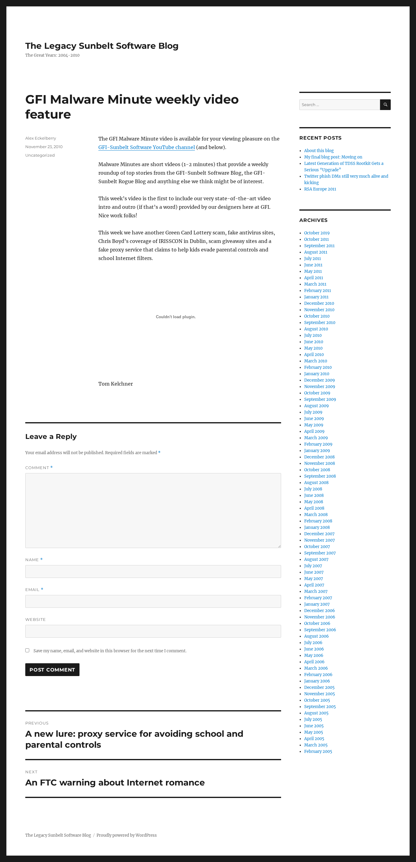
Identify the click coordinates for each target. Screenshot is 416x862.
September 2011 (319, 245)
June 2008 (314, 495)
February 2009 (318, 444)
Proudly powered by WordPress (127, 835)
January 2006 (317, 681)
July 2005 (313, 719)
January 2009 (317, 450)
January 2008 (317, 527)
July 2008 (313, 489)
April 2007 (314, 585)
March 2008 (316, 514)
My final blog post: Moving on (333, 157)
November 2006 (319, 617)
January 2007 (317, 604)
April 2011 (313, 277)
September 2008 (320, 476)
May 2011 (313, 271)
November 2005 (319, 693)
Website (35, 619)
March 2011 (315, 284)
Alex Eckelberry (40, 138)
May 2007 (313, 578)
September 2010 (319, 322)
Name (34, 559)
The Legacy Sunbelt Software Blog (102, 46)
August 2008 (316, 482)
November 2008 (319, 463)
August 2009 (316, 405)
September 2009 (320, 399)
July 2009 (313, 412)
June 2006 (314, 649)
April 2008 (314, 508)
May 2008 (313, 501)
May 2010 (313, 348)
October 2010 (317, 316)
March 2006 (316, 668)
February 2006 (318, 674)
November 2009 (319, 386)
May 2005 (313, 732)
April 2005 (314, 738)
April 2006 (314, 661)
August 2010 (316, 329)
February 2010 (318, 367)
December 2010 (319, 303)
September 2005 (320, 706)
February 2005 (318, 751)
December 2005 (319, 687)
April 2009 (314, 431)
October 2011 (316, 239)
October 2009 (317, 393)
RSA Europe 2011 (320, 189)
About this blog (319, 150)
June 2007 (314, 572)
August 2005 (316, 713)
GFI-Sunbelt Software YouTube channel (146, 147)
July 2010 (313, 335)
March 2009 (316, 437)
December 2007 (319, 533)
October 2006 (317, 623)
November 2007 (319, 540)
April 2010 (314, 354)
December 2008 (319, 457)
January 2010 (316, 373)
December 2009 (319, 380)
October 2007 (317, 546)
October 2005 (317, 700)
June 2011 (313, 265)
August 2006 (316, 636)
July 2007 (313, 565)
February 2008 (318, 521)
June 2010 (313, 341)
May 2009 (313, 425)
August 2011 (315, 252)
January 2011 (316, 297)
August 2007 (316, 559)
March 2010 (315, 361)
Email (34, 589)
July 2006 (313, 642)
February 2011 (317, 290)
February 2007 (318, 597)
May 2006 (313, 655)
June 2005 (314, 725)
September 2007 (320, 553)
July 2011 (312, 258)
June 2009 (314, 418)
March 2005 (316, 745)
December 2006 (319, 610)
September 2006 (320, 629)
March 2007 (316, 591)
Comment (39, 467)
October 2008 (317, 469)
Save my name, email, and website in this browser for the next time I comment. (109, 651)
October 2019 (317, 233)
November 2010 (319, 309)
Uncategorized (40, 155)
